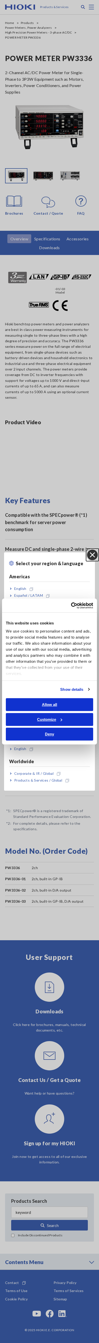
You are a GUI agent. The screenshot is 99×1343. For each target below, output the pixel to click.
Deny (49, 734)
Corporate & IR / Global (34, 773)
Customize (46, 719)
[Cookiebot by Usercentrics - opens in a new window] (71, 605)
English (20, 588)
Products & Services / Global (38, 780)
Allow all (49, 704)
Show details (71, 689)
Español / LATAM (28, 595)
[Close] (92, 555)
